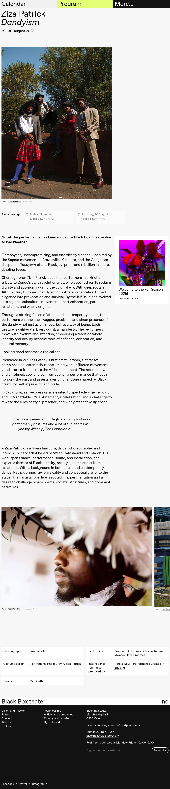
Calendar (13, 4)
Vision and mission (13, 710)
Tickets (6, 722)
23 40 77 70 (104, 732)
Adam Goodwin (14, 201)
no (165, 701)
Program (70, 4)
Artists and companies (58, 714)
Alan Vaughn (37, 664)
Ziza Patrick (37, 651)
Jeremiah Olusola (142, 651)
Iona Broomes (136, 655)
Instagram (38, 784)
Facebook (7, 784)
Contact (6, 718)
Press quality (27, 201)
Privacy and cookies (57, 718)
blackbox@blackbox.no (101, 736)
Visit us (6, 726)
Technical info (52, 710)
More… (124, 4)
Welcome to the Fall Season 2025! (141, 291)
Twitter (22, 784)
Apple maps (132, 725)
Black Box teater (23, 701)
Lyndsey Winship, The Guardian (41, 429)
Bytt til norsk (52, 722)
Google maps (109, 725)
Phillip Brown (55, 664)
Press (5, 714)
